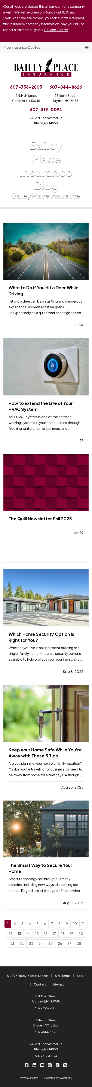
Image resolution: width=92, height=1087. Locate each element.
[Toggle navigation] (86, 47)
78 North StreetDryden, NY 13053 (65, 98)
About (81, 976)
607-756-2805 (46, 1008)
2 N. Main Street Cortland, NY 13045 (46, 998)
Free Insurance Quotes (21, 47)
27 (69, 943)
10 (75, 923)
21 (12, 943)
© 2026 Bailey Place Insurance (27, 976)
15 (37, 933)
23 (31, 943)
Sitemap (58, 984)
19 (71, 933)
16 (45, 933)
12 (10, 933)
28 (79, 943)
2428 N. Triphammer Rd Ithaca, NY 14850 (46, 1046)
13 (19, 933)
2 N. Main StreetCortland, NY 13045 (26, 98)
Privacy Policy (29, 1078)
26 (60, 943)
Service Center (56, 29)
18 (63, 933)
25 (50, 943)
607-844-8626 (46, 1032)
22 (21, 943)
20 (81, 933)
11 (83, 923)
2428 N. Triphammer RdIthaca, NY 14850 (46, 120)
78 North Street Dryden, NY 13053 (46, 1022)
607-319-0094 (46, 1056)
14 (28, 933)
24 (41, 943)
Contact (40, 984)
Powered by (58, 1078)
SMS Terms (62, 976)
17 (54, 933)
